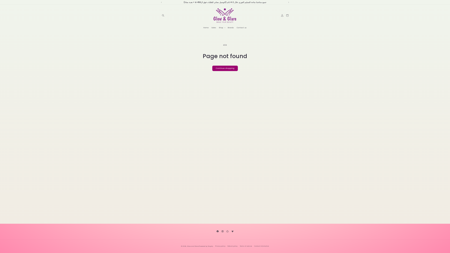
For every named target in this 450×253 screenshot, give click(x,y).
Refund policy (233, 246)
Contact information (261, 246)
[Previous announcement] (161, 2)
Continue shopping (225, 68)
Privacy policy (220, 246)
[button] (163, 15)
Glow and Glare (193, 246)
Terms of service (246, 246)
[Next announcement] (288, 2)
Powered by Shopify (206, 246)
